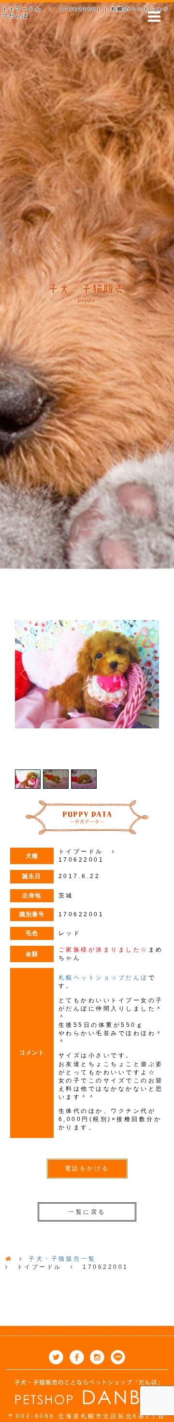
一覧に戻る (87, 1212)
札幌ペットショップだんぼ (103, 977)
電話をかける (87, 1168)
